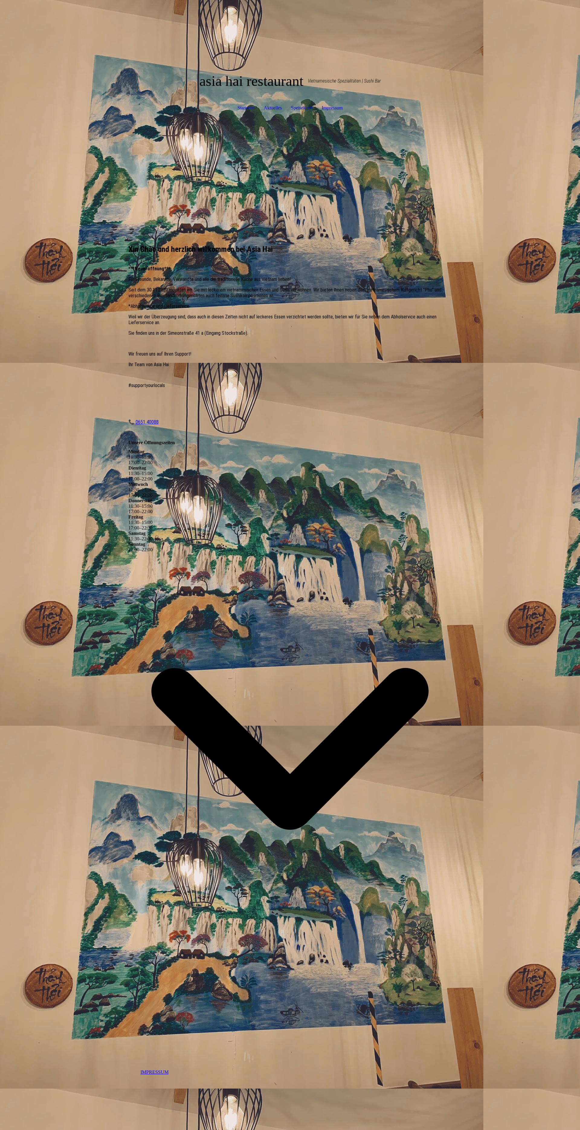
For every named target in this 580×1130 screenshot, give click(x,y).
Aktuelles (273, 107)
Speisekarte (302, 107)
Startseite (246, 107)
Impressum (332, 107)
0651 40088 (147, 422)
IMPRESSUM (154, 1072)
